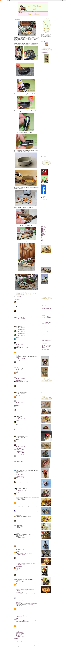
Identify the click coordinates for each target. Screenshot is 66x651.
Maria (17, 427)
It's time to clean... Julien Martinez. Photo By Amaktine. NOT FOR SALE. (46, 308)
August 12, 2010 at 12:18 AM (21, 517)
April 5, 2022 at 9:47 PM (20, 636)
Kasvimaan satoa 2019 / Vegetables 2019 (46, 340)
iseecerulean (17, 515)
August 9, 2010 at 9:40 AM (20, 378)
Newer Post (15, 639)
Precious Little (44, 351)
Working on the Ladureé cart (45, 305)
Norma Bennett (18, 316)
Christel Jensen (42, 184)
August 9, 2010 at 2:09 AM (20, 344)
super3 (17, 573)
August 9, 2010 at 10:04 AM (20, 382)
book (41, 204)
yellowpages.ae (31, 604)
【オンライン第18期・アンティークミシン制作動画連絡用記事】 (46, 324)
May (16, 533)
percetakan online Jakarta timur (20, 629)
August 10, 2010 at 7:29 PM (20, 499)
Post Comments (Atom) (20, 641)
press (41, 237)
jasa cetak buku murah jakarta (19, 630)
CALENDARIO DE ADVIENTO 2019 (46, 345)
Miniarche (43, 329)
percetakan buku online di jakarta (20, 627)
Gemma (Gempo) (18, 380)
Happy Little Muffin (44, 339)
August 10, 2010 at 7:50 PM (20, 513)
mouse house (42, 233)
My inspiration (43, 234)
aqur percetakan (18, 628)
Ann (16, 539)
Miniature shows (43, 228)
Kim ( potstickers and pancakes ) (20, 329)
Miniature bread (43, 208)
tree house (42, 241)
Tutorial (42, 242)
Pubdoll (17, 384)
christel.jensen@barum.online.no (46, 40)
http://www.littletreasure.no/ (44, 41)
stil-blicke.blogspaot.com (19, 448)
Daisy (17, 337)
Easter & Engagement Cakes (45, 338)
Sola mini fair (42, 293)
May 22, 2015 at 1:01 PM (20, 581)
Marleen (17, 300)
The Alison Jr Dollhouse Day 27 (45, 331)
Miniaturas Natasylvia (45, 332)
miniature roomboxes (43, 227)
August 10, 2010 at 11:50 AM (21, 490)
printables (42, 238)
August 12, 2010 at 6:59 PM (20, 531)
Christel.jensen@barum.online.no (45, 52)
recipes (42, 239)
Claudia (17, 420)
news (41, 236)
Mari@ (17, 371)
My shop (42, 235)
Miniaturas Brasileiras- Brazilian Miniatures (46, 347)
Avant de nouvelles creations (45, 320)
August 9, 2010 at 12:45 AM (20, 314)
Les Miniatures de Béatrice (45, 310)
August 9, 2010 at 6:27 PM (20, 437)
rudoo (17, 346)
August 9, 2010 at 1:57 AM (20, 331)
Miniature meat (43, 225)
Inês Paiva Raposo (18, 566)
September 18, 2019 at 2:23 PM (21, 590)
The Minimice (43, 240)
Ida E (16, 408)
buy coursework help (22, 620)
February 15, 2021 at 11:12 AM (21, 605)
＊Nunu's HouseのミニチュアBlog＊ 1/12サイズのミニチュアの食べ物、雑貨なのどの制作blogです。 (46, 322)
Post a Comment (16, 638)
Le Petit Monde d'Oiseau (45, 337)
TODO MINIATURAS (45, 344)
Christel (17, 501)
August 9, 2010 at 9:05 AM (20, 369)
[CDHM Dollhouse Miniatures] (41, 392)
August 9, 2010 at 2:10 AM (20, 348)
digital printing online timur (19, 632)
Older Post (38, 639)
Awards (42, 203)
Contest (42, 205)
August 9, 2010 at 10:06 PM (20, 467)
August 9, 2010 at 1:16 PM (20, 413)
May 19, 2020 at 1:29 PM (20, 600)
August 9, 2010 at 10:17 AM (20, 393)
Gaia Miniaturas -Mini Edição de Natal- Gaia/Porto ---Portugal (46, 350)
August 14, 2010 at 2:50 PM (20, 549)
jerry (16, 618)
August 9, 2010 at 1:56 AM (20, 327)
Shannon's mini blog (44, 327)
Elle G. (17, 492)
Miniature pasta (43, 226)
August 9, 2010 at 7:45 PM (20, 452)
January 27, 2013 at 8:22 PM (21, 576)
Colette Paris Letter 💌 (44, 303)
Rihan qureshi (18, 607)
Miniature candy (43, 210)
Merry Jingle (17, 395)
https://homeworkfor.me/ (19, 592)
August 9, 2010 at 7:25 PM (20, 446)
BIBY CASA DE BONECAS (45, 349)
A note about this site (44, 336)
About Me (17, 524)
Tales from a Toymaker (45, 312)
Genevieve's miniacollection (45, 316)
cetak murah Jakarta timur (19, 634)
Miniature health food (43, 221)
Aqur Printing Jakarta (18, 624)
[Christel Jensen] (43, 193)
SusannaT (17, 350)
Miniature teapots (43, 230)
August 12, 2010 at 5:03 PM (20, 522)
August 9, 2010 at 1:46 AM (20, 318)
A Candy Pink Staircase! (44, 326)
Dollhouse (42, 206)
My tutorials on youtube (44, 291)
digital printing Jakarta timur (19, 631)
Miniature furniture (43, 220)
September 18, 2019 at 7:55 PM (21, 594)
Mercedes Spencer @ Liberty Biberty (20, 454)
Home (27, 639)
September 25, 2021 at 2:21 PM (21, 616)
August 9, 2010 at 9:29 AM (20, 373)
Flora (16, 415)
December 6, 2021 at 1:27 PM (21, 622)
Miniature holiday (43, 222)
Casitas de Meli (44, 341)
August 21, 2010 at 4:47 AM (20, 564)
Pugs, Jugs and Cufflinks (44, 353)
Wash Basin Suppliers (33, 603)
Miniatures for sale (43, 231)
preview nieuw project (44, 343)
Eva (16, 404)
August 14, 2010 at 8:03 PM (20, 554)
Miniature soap (43, 229)
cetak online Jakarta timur (19, 635)
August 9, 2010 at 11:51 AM (20, 406)
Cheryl (17, 519)
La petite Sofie (44, 342)
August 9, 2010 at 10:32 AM (20, 402)
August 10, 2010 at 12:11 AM (21, 485)
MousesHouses (44, 335)
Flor (16, 469)
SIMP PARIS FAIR (43, 292)
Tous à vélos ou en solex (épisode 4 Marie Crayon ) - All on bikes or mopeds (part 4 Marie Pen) (46, 318)
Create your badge (43, 194)
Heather (17, 439)
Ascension (17, 556)
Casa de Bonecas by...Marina (19, 476)
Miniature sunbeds (44, 334)
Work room (42, 243)
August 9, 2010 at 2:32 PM (20, 418)
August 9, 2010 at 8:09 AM (20, 358)
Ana (16, 487)
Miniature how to (19, 296)
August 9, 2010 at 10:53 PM (20, 474)
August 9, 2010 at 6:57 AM (20, 353)
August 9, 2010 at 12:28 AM (20, 307)
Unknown (17, 375)
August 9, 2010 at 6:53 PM (20, 441)
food (41, 207)
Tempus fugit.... (43, 312)
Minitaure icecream (43, 232)
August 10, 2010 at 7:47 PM (20, 507)
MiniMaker (17, 309)
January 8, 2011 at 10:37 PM (21, 571)
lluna (16, 355)
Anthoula (17, 360)
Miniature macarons (43, 224)
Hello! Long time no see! (44, 328)
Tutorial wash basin (17, 19)
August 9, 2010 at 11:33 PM (20, 478)
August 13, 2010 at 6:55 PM (20, 537)
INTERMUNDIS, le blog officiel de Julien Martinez (46, 307)
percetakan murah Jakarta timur (20, 633)
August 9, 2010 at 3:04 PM (20, 425)
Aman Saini (17, 602)
